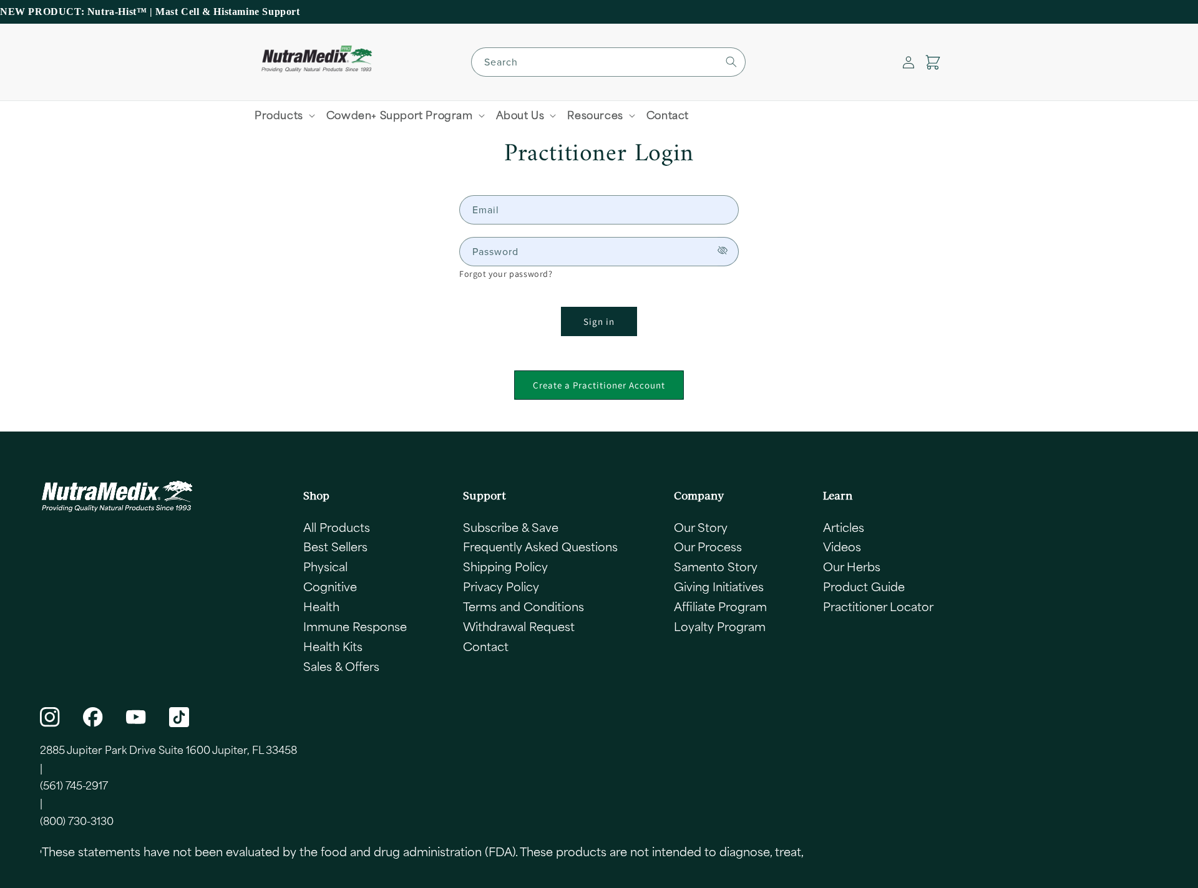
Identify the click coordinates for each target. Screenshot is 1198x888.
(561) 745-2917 (74, 785)
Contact (486, 646)
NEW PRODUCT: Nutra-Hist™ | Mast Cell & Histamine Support (150, 11)
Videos (842, 546)
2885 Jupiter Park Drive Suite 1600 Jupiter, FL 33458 (168, 749)
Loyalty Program (720, 626)
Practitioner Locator (878, 606)
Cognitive (330, 586)
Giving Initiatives (719, 586)
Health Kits (333, 646)
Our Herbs (851, 566)
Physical (325, 566)
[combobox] (608, 62)
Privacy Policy (501, 586)
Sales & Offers (341, 666)
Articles (843, 526)
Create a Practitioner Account (599, 385)
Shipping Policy (505, 566)
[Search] (731, 61)
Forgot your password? (506, 273)
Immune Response (355, 626)
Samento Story (715, 566)
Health (321, 606)
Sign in (599, 321)
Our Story (701, 526)
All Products (336, 526)
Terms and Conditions (523, 606)
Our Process (708, 546)
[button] (932, 62)
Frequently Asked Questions (540, 546)
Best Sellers (335, 546)
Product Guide (864, 586)
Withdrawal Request (519, 626)
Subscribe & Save (510, 526)
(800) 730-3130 (77, 821)
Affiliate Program (720, 606)
